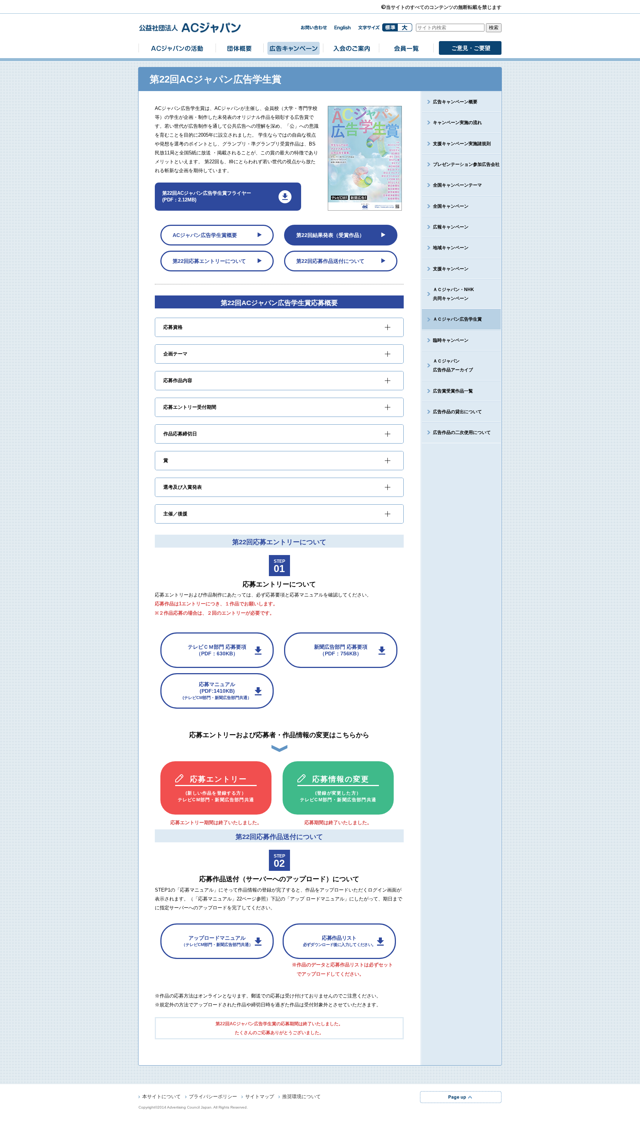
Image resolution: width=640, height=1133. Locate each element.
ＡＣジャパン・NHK (453, 294)
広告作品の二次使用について (462, 432)
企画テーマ (175, 354)
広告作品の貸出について (457, 411)
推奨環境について (301, 1096)
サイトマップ (259, 1096)
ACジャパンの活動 (177, 48)
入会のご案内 (351, 48)
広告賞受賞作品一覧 (453, 391)
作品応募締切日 (180, 434)
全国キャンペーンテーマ (457, 185)
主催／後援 (175, 514)
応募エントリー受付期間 (189, 407)
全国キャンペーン (451, 206)
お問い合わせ (313, 27)
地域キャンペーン (451, 247)
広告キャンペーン (293, 48)
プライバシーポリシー (213, 1096)
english (342, 28)
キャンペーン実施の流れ (457, 122)
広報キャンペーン (451, 227)
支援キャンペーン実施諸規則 (462, 143)
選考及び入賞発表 (182, 487)
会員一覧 (406, 48)
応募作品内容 (177, 380)
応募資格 (173, 327)
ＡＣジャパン (453, 365)
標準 (389, 27)
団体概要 (239, 48)
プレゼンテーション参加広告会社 (466, 164)
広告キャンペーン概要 (455, 101)
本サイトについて (161, 1096)
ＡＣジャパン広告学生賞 (457, 319)
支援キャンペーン (451, 268)
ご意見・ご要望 (470, 48)
